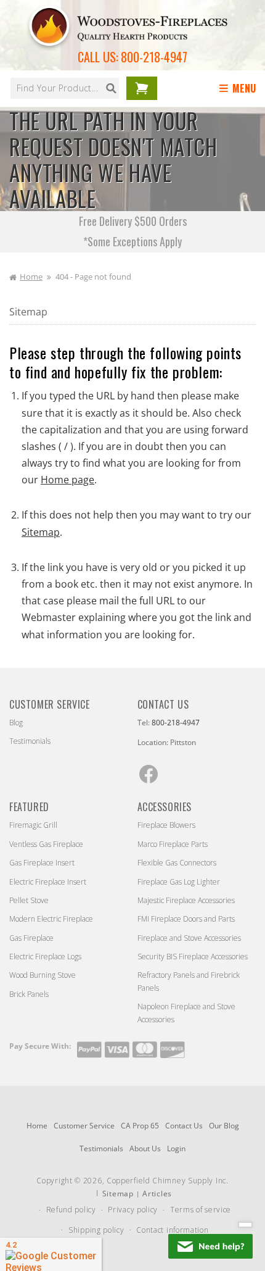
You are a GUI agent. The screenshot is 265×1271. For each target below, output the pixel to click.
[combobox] (65, 88)
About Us (145, 1148)
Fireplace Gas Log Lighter (178, 882)
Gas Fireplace (31, 938)
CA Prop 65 (140, 1125)
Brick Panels (29, 994)
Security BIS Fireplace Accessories (192, 956)
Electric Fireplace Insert (47, 882)
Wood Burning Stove (42, 975)
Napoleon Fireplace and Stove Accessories (186, 1012)
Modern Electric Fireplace (51, 919)
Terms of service (200, 1209)
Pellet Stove (29, 900)
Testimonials (30, 741)
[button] (240, 88)
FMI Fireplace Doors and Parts (186, 919)
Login (176, 1148)
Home (31, 276)
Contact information (172, 1230)
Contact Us (184, 1125)
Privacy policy (133, 1209)
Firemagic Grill (33, 825)
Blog (16, 722)
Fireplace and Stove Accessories (189, 938)
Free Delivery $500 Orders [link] (133, 221)
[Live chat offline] (210, 1246)
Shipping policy (96, 1230)
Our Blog (224, 1125)
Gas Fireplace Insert (42, 862)
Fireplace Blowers (166, 825)
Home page (67, 479)
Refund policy (71, 1209)
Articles (157, 1193)
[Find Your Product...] (110, 88)
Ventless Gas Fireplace (46, 844)
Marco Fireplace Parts (172, 844)
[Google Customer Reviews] (51, 1254)
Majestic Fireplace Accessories (186, 900)
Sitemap (28, 312)
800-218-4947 (154, 57)
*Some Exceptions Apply (132, 241)
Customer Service (84, 1125)
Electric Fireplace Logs (45, 956)
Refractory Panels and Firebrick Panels (188, 981)
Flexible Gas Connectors (176, 862)
